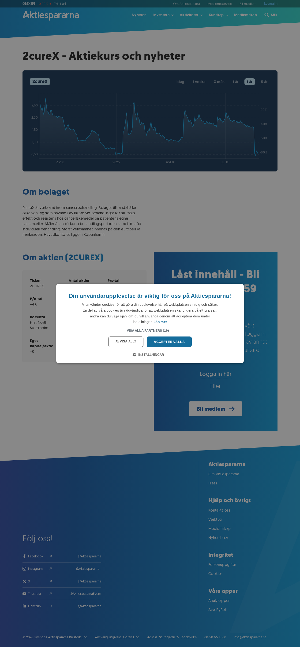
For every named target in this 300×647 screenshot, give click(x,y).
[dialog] (150, 323)
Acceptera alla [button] (169, 342)
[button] (150, 330)
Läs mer (160, 322)
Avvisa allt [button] (126, 341)
